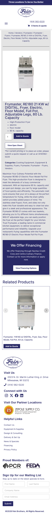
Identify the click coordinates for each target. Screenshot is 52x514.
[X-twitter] (11, 395)
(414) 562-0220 (37, 21)
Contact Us (9, 425)
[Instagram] (6, 395)
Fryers (16, 165)
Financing (8, 445)
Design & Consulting (13, 433)
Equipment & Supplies (14, 429)
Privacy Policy (10, 449)
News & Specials (11, 441)
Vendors (18, 33)
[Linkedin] (21, 395)
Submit (7, 503)
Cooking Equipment (25, 162)
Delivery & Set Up (12, 437)
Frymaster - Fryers (39, 165)
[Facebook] (16, 395)
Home (11, 33)
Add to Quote (22, 136)
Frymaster (28, 33)
